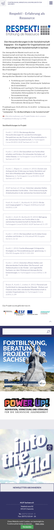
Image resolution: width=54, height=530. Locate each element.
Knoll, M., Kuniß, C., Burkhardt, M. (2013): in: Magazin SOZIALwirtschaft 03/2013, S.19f (25, 204)
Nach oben (50, 321)
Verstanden (27, 527)
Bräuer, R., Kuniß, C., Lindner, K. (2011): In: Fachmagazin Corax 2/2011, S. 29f (27, 289)
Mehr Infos (39, 524)
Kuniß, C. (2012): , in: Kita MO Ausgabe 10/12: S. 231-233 (26, 250)
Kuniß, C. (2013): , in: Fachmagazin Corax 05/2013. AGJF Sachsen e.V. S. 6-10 (26, 137)
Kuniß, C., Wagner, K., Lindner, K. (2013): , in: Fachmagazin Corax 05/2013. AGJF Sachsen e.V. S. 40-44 (26, 174)
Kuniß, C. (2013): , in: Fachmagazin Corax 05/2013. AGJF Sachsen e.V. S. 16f (26, 155)
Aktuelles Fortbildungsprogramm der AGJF (27, 364)
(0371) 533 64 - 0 (28, 514)
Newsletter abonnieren (27, 487)
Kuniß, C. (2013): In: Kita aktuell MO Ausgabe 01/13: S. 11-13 (26, 236)
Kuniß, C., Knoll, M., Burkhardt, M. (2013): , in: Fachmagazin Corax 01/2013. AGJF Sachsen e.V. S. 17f (26, 220)
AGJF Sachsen (3, 3)
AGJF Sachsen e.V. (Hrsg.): (26, 190)
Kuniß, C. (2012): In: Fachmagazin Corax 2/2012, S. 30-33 (26, 269)
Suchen (48, 331)
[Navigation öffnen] (51, 3)
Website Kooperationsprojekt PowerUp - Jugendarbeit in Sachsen (27, 410)
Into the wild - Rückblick (27, 456)
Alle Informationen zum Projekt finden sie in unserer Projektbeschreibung (24, 117)
